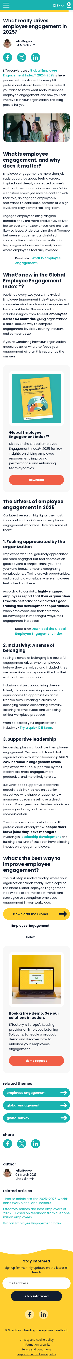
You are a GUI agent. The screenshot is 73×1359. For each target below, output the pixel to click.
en (58, 5)
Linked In (35, 57)
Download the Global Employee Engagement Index (30, 916)
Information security (36, 1344)
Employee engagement (26, 1092)
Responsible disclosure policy (36, 1354)
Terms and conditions (36, 1349)
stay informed (36, 1296)
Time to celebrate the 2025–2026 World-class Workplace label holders (36, 1201)
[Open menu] (6, 5)
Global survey (18, 1118)
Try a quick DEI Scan (36, 727)
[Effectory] (69, 5)
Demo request (36, 1061)
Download (36, 480)
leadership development (41, 837)
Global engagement (23, 1105)
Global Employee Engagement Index (32, 1223)
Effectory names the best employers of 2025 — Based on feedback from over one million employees (36, 1213)
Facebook (7, 57)
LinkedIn (22, 1179)
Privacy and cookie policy (37, 1340)
